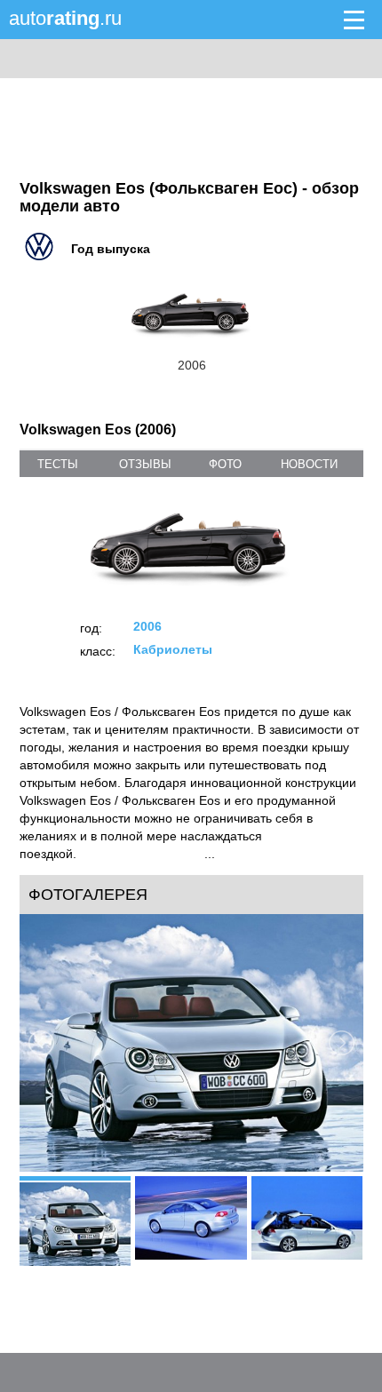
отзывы (145, 464)
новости (309, 464)
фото (225, 464)
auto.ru (65, 18)
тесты (57, 464)
